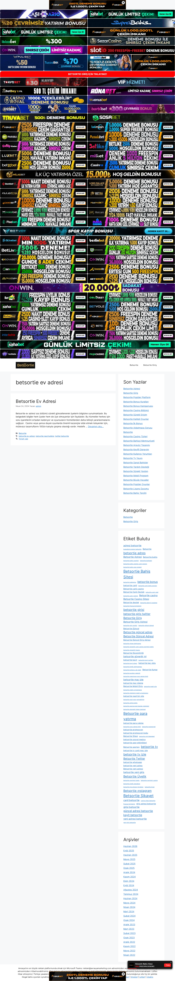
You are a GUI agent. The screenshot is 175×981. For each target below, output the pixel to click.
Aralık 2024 (129, 872)
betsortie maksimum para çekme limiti (135, 676)
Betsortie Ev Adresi (36, 401)
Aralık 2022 (129, 942)
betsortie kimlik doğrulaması (132, 667)
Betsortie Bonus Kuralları (136, 401)
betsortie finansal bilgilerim (132, 606)
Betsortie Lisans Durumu (136, 488)
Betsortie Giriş (150, 365)
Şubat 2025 (129, 863)
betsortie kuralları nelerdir (131, 673)
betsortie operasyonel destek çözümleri (136, 706)
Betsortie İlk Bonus (133, 423)
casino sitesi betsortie (148, 801)
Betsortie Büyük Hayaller (136, 480)
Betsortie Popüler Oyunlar (136, 484)
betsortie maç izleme (133, 683)
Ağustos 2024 (130, 890)
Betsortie (134, 365)
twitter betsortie (62, 436)
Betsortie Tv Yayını (132, 458)
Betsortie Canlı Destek (133, 592)
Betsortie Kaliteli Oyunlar (136, 419)
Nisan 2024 (129, 907)
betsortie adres (134, 553)
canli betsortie (131, 800)
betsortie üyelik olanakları (131, 784)
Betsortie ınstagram (137, 791)
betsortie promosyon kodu (135, 733)
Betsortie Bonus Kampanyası (138, 406)
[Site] (43, 127)
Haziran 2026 (130, 846)
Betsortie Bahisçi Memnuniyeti (139, 441)
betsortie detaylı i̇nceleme (148, 603)
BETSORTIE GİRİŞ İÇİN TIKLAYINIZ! (87, 74)
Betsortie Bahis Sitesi (136, 574)
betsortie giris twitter (136, 613)
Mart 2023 (128, 929)
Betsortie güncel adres (137, 632)
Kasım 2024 (129, 876)
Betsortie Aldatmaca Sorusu (137, 428)
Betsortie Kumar (150, 669)
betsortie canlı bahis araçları (147, 586)
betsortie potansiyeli (149, 727)
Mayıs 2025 (129, 859)
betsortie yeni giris (133, 772)
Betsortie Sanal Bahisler (135, 462)
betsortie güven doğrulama (132, 643)
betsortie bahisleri (146, 561)
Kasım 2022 (129, 946)
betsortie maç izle (133, 679)
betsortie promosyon (133, 729)
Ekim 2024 (128, 881)
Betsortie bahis (150, 557)
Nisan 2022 (129, 955)
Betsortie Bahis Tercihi (134, 493)
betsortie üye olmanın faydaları (133, 787)
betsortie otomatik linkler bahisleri (134, 709)
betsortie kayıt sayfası (145, 660)
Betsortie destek (131, 602)
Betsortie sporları (131, 747)
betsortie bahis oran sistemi (132, 567)
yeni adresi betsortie (135, 818)
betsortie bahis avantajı (131, 561)
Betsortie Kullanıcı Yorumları (137, 454)
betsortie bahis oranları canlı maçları (135, 564)
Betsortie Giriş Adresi (135, 621)
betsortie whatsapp (132, 762)
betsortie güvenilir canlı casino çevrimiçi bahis (138, 647)
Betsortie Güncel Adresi (138, 636)
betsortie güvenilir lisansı (131, 650)
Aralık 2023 (129, 924)
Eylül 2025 (128, 850)
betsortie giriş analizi (130, 625)
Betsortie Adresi (131, 388)
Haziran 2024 (130, 898)
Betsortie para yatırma (135, 716)
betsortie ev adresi (27, 436)
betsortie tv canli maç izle (135, 750)
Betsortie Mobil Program (135, 475)
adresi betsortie (132, 545)
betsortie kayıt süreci (130, 663)
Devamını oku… (96, 426)
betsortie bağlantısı (129, 582)
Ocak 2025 (129, 868)
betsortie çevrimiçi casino (149, 780)
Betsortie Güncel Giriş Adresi (137, 640)
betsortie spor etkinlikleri (135, 743)
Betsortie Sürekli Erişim (135, 414)
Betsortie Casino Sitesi (136, 599)
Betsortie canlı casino (133, 589)
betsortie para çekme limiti (132, 727)
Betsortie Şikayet (138, 795)
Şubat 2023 (129, 933)
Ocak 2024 (129, 920)
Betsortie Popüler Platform (137, 397)
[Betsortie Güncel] (25, 365)
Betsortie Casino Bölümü (136, 410)
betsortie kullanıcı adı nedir (132, 670)
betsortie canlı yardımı (130, 596)
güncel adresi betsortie (138, 811)
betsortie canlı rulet (152, 592)
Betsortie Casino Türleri (135, 436)
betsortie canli (130, 585)
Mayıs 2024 (129, 903)
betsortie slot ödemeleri (147, 736)
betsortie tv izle (134, 754)
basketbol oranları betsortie (132, 549)
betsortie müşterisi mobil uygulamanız (135, 693)
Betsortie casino (148, 595)
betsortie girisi (133, 610)
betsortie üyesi (150, 787)
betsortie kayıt (130, 660)
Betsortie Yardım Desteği (136, 467)
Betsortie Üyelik (134, 776)
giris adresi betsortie (146, 804)
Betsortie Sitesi (130, 736)
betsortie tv (149, 747)
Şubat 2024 (129, 916)
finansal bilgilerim (129, 804)
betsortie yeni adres (132, 765)
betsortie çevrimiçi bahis (131, 780)
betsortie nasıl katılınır (45, 436)
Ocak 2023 (129, 937)
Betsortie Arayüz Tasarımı (136, 445)
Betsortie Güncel (131, 628)
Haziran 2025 (130, 855)
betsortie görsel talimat (146, 625)
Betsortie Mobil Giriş (133, 686)
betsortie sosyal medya (134, 739)
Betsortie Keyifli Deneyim (136, 449)
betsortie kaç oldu (147, 663)
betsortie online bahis (130, 703)
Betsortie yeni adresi (133, 769)
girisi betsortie (131, 807)
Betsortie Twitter (134, 758)
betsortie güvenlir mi (134, 656)
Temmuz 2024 (130, 894)
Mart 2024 (128, 911)
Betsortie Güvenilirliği (133, 653)
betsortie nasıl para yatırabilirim (133, 699)
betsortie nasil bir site (133, 696)
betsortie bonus (147, 581)
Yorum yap (23, 439)
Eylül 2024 (128, 885)
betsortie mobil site (150, 686)
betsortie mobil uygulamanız (132, 690)
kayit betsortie (132, 815)
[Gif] (87, 174)
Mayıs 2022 (129, 950)
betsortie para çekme (133, 723)
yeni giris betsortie (129, 822)
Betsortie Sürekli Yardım (135, 471)
